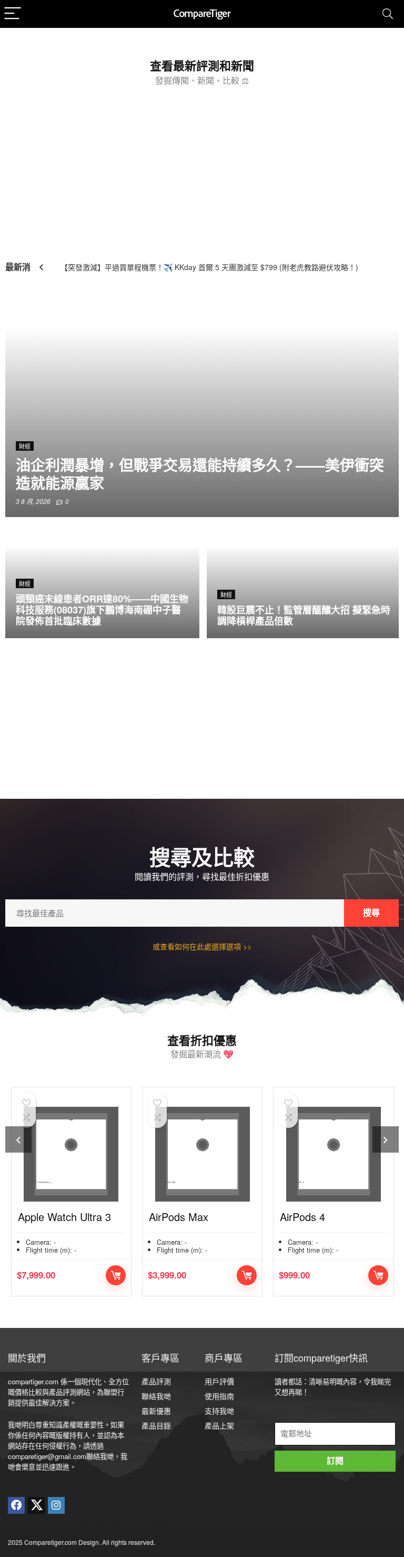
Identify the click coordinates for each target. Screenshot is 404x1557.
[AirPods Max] (202, 1154)
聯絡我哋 (156, 1396)
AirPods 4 (302, 1216)
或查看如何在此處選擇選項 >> (202, 946)
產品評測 (156, 1381)
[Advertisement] (202, 169)
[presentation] (18, 1139)
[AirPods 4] (333, 1154)
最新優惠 (156, 1410)
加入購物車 (116, 1275)
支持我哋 (219, 1410)
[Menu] (12, 14)
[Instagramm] (56, 1505)
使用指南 (219, 1396)
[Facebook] (16, 1505)
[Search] (387, 14)
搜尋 (371, 912)
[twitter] (36, 1505)
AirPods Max (178, 1216)
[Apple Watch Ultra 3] (71, 1154)
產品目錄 (156, 1425)
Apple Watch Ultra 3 (64, 1216)
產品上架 (219, 1425)
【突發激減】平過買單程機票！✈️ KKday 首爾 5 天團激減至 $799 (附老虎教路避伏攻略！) (209, 267)
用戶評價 (219, 1381)
